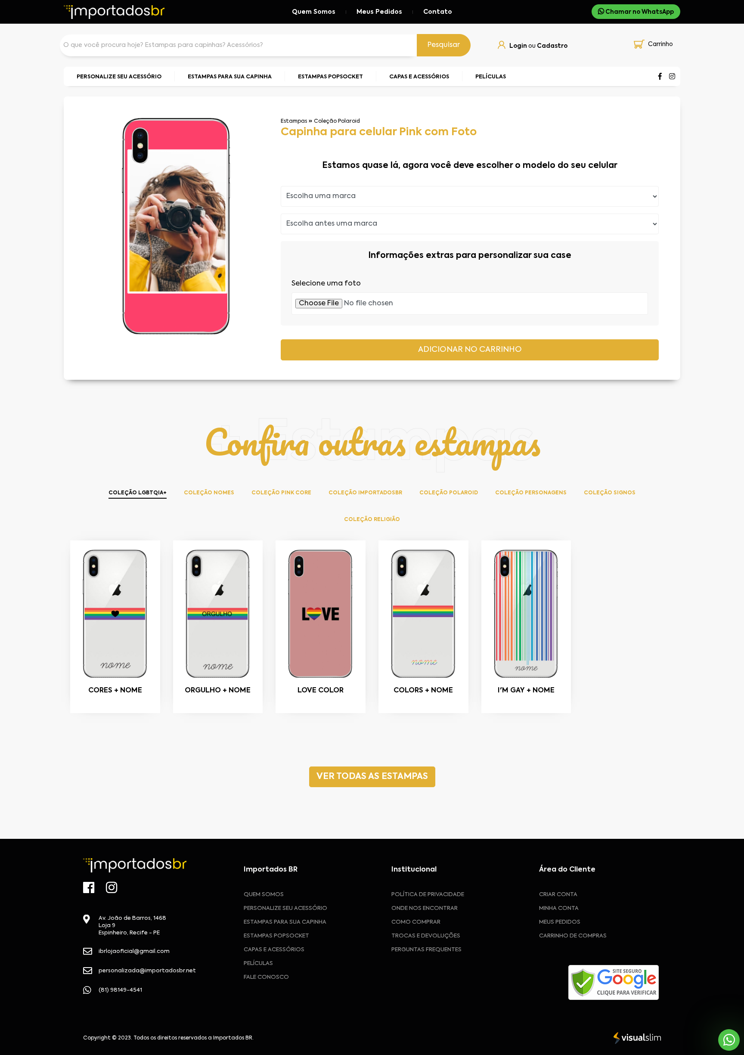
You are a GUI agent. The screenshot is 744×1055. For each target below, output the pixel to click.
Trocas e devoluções (425, 936)
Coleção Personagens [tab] (531, 493)
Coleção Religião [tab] (372, 519)
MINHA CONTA (559, 908)
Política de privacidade (427, 894)
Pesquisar (444, 45)
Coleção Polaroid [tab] (448, 493)
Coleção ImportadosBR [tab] (365, 493)
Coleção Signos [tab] (610, 493)
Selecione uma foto (326, 283)
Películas (258, 963)
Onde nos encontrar (424, 908)
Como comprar (415, 922)
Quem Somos (313, 12)
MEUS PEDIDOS (559, 922)
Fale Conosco (266, 977)
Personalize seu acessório (285, 908)
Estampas (294, 121)
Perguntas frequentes (426, 950)
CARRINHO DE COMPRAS (573, 936)
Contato (437, 12)
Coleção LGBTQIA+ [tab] (137, 493)
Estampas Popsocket (276, 936)
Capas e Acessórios (274, 950)
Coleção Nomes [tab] (209, 493)
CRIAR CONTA (558, 894)
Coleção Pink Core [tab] (281, 493)
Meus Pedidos (379, 12)
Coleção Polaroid (337, 121)
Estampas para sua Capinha (285, 922)
